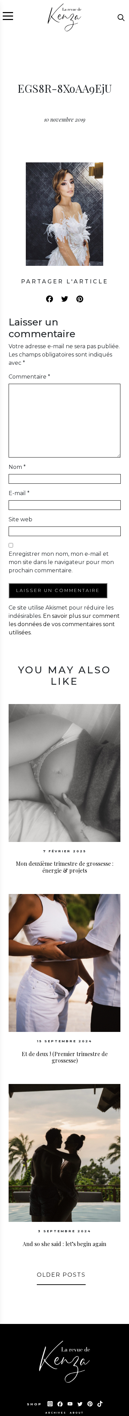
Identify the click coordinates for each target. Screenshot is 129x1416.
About (77, 1413)
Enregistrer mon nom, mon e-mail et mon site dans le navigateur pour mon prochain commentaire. (61, 562)
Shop (35, 1404)
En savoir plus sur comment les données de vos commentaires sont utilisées (64, 624)
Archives (55, 1413)
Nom (17, 467)
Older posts (61, 1275)
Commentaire (29, 376)
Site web (20, 519)
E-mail (19, 493)
